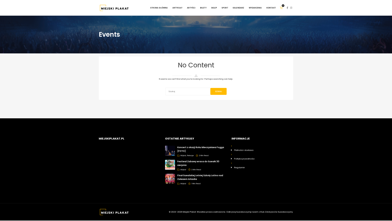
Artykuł (183, 155)
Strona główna (159, 7)
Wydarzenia (255, 7)
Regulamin (239, 167)
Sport (225, 7)
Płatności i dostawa (243, 150)
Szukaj (218, 91)
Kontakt (271, 7)
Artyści (191, 7)
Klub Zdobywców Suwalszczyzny (276, 211)
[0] (281, 7)
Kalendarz (238, 7)
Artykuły (177, 7)
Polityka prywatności (244, 158)
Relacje (190, 155)
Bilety (203, 7)
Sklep (214, 7)
